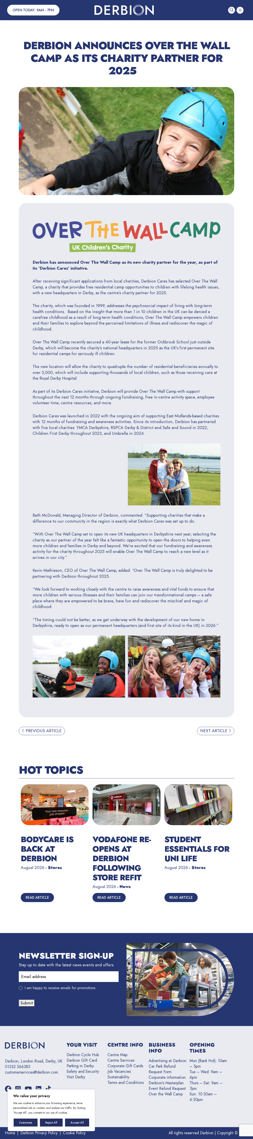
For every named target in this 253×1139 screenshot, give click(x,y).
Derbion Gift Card (82, 1060)
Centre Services (121, 1060)
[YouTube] (28, 1089)
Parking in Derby (80, 1066)
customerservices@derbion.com (31, 1072)
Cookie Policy (74, 1133)
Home (10, 1133)
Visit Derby (76, 1077)
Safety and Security (83, 1071)
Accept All (77, 1123)
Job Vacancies (119, 1071)
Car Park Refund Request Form (162, 1069)
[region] (51, 1110)
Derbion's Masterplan (166, 1083)
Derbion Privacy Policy (39, 1133)
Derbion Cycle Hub (83, 1055)
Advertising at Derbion (167, 1061)
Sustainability (118, 1077)
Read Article (37, 897)
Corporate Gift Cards (125, 1066)
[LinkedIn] (38, 1089)
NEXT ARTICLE (214, 731)
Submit (26, 1003)
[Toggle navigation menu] (240, 10)
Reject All (51, 1123)
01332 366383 (17, 1067)
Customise (25, 1123)
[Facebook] (8, 1089)
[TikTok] (48, 1089)
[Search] (231, 10)
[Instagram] (18, 1089)
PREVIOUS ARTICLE (43, 731)
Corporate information (167, 1077)
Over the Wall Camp (166, 1094)
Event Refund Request (167, 1088)
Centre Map (117, 1055)
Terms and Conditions (126, 1082)
